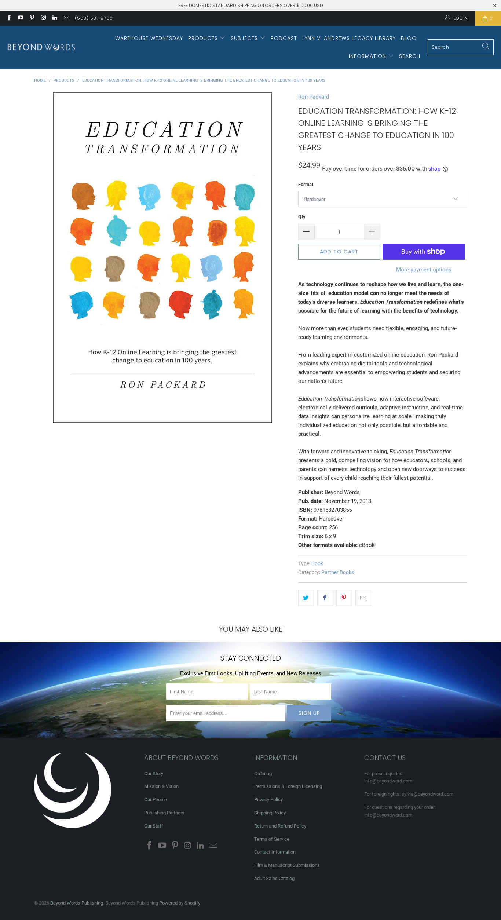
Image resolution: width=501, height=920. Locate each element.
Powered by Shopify (179, 903)
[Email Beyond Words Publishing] (66, 18)
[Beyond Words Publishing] (41, 47)
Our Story (153, 773)
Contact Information (275, 852)
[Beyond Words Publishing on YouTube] (20, 18)
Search (409, 56)
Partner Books (337, 572)
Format (305, 184)
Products (204, 38)
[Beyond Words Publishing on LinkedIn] (54, 18)
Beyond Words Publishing (76, 903)
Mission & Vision (161, 786)
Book (317, 563)
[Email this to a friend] (363, 598)
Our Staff (153, 826)
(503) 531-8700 (94, 18)
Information (368, 56)
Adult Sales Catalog (274, 878)
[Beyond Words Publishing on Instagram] (43, 18)
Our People (155, 799)
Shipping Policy (270, 812)
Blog (409, 38)
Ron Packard (313, 97)
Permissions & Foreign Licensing (288, 786)
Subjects (245, 38)
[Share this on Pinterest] (344, 598)
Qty (302, 216)
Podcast (284, 38)
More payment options (423, 269)
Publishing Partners (164, 812)
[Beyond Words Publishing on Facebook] (9, 18)
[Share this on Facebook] (325, 598)
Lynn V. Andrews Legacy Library (349, 38)
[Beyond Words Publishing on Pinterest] (32, 18)
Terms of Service (271, 839)
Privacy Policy (268, 799)
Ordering (263, 773)
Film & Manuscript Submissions (287, 865)
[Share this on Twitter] (306, 598)
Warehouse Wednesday (149, 38)
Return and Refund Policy (280, 826)
